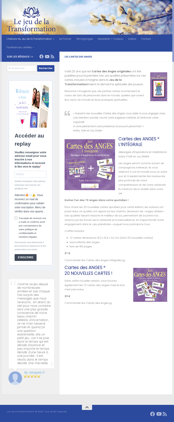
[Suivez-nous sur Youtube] (47, 56)
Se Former (65, 39)
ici (124, 260)
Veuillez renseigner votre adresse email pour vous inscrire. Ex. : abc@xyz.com (30, 185)
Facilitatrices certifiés (19, 47)
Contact (146, 39)
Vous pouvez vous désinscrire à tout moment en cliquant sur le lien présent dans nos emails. (30, 246)
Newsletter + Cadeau (110, 39)
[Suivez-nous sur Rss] (52, 56)
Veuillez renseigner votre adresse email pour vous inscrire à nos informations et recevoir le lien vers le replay (30, 159)
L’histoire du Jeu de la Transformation (29, 39)
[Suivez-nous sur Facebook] (41, 56)
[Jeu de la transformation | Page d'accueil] (31, 22)
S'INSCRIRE (25, 257)
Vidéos (132, 39)
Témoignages (84, 39)
